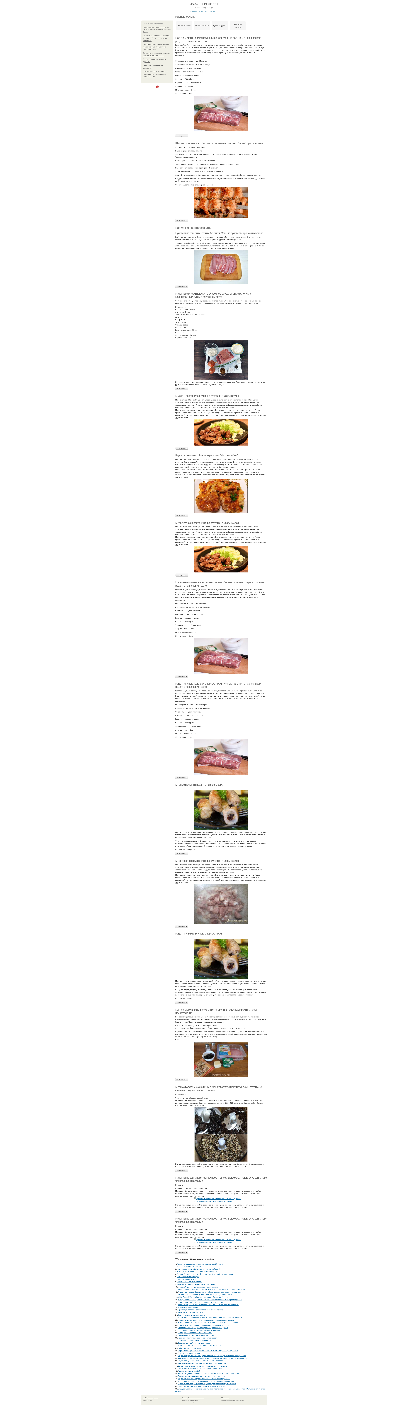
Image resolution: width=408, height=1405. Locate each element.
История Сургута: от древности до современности (198, 1287)
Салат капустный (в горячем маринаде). (194, 1343)
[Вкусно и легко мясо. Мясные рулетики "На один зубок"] (221, 496)
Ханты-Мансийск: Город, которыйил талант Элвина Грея (200, 1345)
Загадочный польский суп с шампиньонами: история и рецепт (202, 1366)
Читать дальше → (181, 136)
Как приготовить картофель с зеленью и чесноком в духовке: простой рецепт (208, 1322)
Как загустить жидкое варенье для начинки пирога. (197, 1271)
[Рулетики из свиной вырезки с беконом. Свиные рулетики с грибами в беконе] (221, 267)
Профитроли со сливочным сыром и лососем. (196, 1335)
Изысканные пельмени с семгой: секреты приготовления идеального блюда (157, 29)
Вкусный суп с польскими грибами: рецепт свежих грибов (200, 1368)
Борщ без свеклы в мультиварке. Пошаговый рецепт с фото (201, 1386)
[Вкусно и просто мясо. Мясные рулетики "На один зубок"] (221, 432)
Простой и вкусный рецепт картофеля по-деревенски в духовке (203, 1327)
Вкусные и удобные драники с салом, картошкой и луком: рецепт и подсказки (208, 1373)
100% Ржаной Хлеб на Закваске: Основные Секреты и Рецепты (203, 1297)
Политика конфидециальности (190, 1400)
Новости (203, 11)
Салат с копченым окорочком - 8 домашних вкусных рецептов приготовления (155, 74)
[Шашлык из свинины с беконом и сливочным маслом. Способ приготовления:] (221, 202)
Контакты (184, 1398)
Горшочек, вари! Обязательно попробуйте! (195, 1340)
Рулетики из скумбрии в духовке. (191, 1312)
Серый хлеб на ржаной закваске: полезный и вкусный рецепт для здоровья (208, 1350)
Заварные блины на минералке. (189, 1266)
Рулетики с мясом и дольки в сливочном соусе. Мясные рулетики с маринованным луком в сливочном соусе (213, 295)
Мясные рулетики (202, 26)
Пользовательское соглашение (196, 1398)
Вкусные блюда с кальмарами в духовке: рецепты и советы (201, 1376)
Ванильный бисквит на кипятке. (189, 1281)
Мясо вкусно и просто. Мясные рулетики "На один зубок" (207, 522)
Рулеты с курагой (220, 26)
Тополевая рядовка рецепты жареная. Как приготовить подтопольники (206, 1381)
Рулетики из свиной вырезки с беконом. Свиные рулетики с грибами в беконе (219, 233)
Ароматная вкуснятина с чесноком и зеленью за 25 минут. (200, 1264)
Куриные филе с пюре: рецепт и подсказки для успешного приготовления (207, 1383)
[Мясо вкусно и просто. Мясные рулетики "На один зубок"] (221, 559)
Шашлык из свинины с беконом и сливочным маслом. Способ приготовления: (219, 143)
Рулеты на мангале (238, 25)
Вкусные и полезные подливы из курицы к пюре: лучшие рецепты (204, 1378)
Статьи (212, 11)
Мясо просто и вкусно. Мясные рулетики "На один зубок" (207, 860)
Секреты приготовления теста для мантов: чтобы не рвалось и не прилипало (156, 38)
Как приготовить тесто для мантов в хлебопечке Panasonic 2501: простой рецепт (210, 1299)
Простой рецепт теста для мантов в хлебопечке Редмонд (200, 1310)
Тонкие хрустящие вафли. (188, 1307)
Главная (193, 11)
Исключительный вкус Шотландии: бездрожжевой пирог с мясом (203, 1363)
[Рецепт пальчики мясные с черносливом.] (221, 959)
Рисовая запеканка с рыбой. (189, 1371)
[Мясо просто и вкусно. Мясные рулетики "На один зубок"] (221, 904)
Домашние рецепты (204, 4)
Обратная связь (225, 1398)
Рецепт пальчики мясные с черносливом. (198, 933)
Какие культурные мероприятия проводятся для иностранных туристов (206, 1320)
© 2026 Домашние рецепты (150, 1398)
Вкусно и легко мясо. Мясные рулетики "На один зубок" (206, 455)
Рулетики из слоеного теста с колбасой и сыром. (196, 1284)
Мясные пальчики (184, 26)
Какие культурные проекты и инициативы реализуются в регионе (203, 1325)
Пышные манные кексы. (186, 1279)
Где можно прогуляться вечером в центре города (197, 1338)
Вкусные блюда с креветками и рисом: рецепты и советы (200, 1361)
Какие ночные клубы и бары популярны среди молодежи (200, 1302)
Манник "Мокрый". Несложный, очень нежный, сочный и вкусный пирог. (205, 1274)
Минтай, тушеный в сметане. (189, 1353)
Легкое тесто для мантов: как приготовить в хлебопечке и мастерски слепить (208, 1304)
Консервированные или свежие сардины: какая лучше (199, 1330)
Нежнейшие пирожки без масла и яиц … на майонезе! (198, 1269)
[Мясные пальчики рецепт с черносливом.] (221, 810)
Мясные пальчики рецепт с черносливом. (198, 784)
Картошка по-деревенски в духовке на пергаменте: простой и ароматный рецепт (210, 1317)
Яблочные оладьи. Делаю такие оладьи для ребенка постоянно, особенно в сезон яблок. (213, 1358)
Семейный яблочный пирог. (188, 1276)
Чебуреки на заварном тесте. (189, 1348)
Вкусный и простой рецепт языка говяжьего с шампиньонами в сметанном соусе (156, 46)
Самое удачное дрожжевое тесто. (191, 1315)
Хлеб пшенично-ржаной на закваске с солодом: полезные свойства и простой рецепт (212, 1289)
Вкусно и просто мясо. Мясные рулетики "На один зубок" (207, 395)
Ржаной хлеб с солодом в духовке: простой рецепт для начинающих (205, 1294)
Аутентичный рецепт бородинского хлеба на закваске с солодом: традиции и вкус (210, 1292)
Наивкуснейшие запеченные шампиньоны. (195, 1332)
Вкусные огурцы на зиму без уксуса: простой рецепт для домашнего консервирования (212, 1355)
